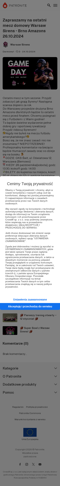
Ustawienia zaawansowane (30, 299)
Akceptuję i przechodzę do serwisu (30, 306)
